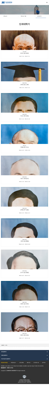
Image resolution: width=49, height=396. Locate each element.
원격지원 (43, 362)
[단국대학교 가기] (6, 2)
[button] (10, 16)
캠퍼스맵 (28, 362)
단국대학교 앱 (36, 362)
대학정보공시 (13, 362)
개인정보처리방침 (4, 362)
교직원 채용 (21, 362)
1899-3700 (10, 368)
